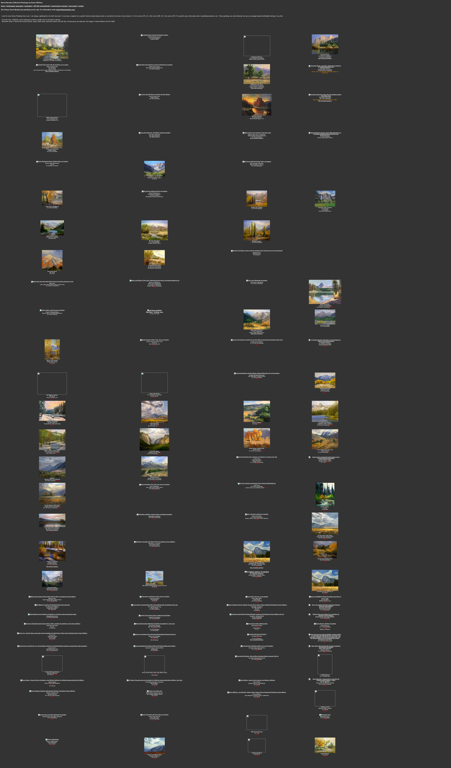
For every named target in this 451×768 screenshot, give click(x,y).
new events (73, 6)
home (3, 6)
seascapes (19, 6)
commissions (56, 6)
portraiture (28, 6)
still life (36, 6)
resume (64, 6)
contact (81, 6)
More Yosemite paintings (325, 58)
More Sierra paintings (257, 88)
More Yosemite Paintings (256, 639)
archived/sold (45, 6)
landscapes (10, 6)
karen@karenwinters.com (65, 10)
